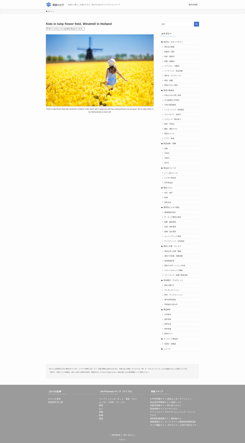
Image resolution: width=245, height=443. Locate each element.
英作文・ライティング (172, 76)
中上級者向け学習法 (171, 100)
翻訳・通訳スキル (171, 129)
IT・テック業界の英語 (172, 217)
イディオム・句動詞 (171, 66)
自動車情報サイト (158, 405)
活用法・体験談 (170, 344)
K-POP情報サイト (158, 399)
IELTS (166, 163)
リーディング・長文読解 (173, 71)
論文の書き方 (169, 285)
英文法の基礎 (169, 47)
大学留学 (167, 314)
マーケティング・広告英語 (174, 241)
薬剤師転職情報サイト (160, 418)
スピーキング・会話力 (172, 114)
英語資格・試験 (169, 143)
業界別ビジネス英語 (171, 207)
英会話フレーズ (169, 168)
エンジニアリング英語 (172, 236)
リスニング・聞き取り (172, 119)
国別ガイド (168, 334)
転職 (101, 415)
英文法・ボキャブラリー (173, 42)
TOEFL (167, 158)
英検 (166, 148)
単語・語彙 (168, 80)
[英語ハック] (56, 4)
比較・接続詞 (169, 56)
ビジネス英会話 (170, 178)
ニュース (167, 349)
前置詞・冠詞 (169, 52)
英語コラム (167, 188)
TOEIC (166, 153)
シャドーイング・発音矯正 (174, 110)
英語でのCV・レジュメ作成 (174, 265)
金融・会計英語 (170, 231)
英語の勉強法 (168, 90)
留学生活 (167, 324)
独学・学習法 (169, 124)
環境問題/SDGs (170, 212)
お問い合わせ (128, 435)
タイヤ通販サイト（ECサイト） (165, 425)
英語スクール (169, 134)
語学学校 (167, 319)
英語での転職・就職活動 (173, 256)
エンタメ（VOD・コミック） (112, 402)
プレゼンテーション (171, 290)
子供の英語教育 (170, 105)
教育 (101, 405)
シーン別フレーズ (171, 173)
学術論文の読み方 (171, 304)
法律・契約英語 (170, 227)
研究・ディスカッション (173, 295)
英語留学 (167, 309)
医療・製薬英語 (170, 222)
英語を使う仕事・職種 (172, 251)
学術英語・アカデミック (173, 280)
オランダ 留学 (54, 399)
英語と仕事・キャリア (172, 246)
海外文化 (167, 202)
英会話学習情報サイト (160, 402)
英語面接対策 (169, 261)
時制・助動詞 (169, 61)
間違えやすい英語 (171, 85)
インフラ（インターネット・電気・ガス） (118, 399)
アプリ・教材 (169, 138)
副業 (101, 412)
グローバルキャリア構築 (173, 270)
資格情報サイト (157, 422)
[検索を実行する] (196, 24)
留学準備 (167, 329)
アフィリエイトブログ (160, 412)
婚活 (101, 418)
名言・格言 (168, 193)
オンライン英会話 (170, 339)
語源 (166, 197)
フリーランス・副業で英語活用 (176, 275)
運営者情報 (116, 435)
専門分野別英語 (170, 300)
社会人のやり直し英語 (172, 95)
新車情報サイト (157, 409)
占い (101, 409)
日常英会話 (168, 183)
